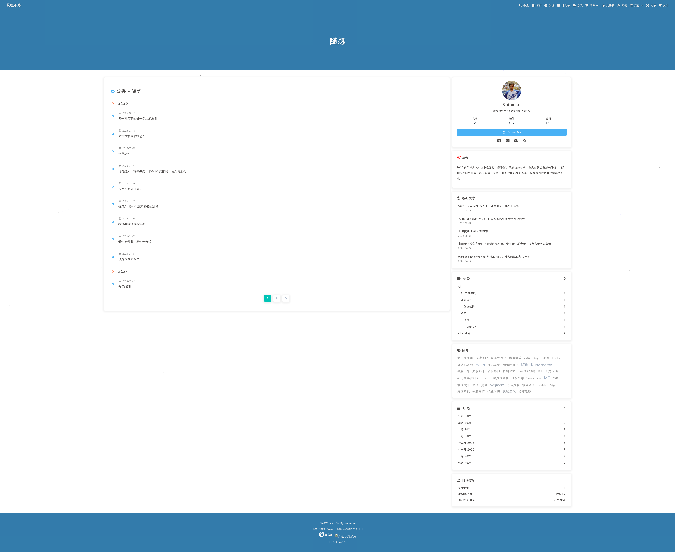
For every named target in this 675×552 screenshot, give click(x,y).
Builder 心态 (546, 385)
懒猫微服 (463, 385)
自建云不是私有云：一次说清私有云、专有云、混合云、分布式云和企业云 (504, 243)
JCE (540, 371)
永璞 (546, 358)
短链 (475, 385)
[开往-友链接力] (345, 536)
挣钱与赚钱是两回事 (131, 224)
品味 (527, 358)
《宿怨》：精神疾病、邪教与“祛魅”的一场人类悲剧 (152, 171)
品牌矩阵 (478, 391)
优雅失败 (481, 358)
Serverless (533, 378)
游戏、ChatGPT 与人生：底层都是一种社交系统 (488, 206)
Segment (497, 385)
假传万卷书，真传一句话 (134, 241)
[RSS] (524, 140)
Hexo (480, 364)
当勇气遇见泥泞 (128, 259)
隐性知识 (463, 391)
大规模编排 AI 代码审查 (473, 231)
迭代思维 (517, 378)
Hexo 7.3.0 (326, 529)
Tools (556, 358)
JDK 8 (486, 378)
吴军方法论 (498, 358)
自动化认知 (465, 365)
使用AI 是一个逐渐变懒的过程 (138, 206)
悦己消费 (493, 365)
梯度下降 (463, 371)
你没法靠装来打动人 (131, 136)
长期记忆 (509, 371)
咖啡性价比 (510, 365)
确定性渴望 (501, 378)
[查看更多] (565, 278)
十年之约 (124, 153)
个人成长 (513, 385)
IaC (547, 377)
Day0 (536, 358)
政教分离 (552, 371)
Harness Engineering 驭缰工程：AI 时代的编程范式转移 (494, 256)
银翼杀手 (528, 385)
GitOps (558, 378)
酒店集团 (493, 371)
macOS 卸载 (526, 371)
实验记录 (478, 371)
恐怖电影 (524, 391)
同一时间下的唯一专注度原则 (137, 118)
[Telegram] (499, 140)
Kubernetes (541, 364)
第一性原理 (465, 358)
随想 (525, 364)
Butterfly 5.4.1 (353, 529)
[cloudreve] (515, 140)
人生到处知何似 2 (130, 189)
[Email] (507, 140)
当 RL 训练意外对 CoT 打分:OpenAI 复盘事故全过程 (491, 219)
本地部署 (515, 358)
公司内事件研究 (468, 378)
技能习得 (493, 391)
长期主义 (509, 391)
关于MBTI (124, 286)
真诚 (484, 385)
